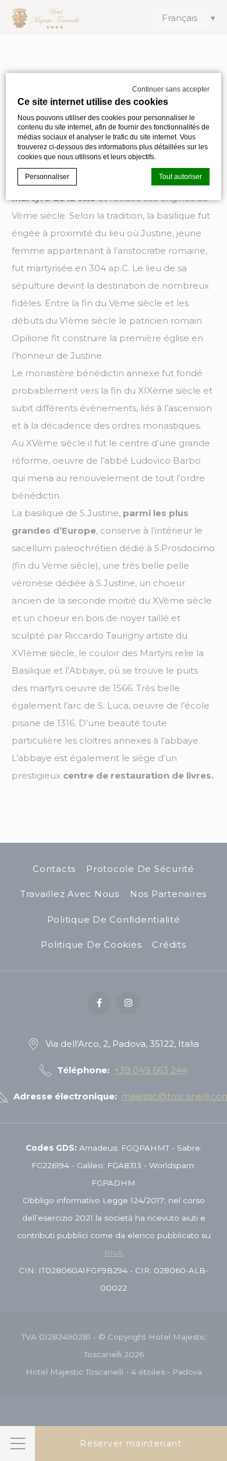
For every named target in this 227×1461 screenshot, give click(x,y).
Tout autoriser (180, 177)
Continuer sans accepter (171, 89)
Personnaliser (47, 177)
